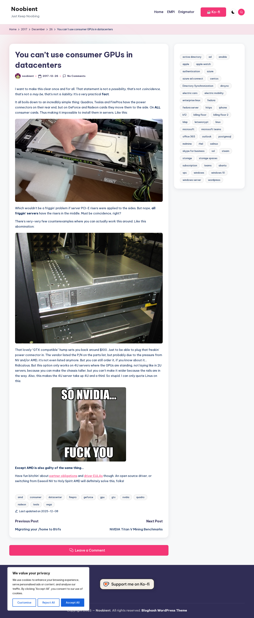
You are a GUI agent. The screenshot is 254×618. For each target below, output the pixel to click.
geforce (88, 497)
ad (210, 56)
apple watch (203, 64)
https (209, 107)
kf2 (185, 114)
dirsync (224, 85)
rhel (201, 143)
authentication (191, 71)
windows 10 (218, 172)
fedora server (191, 107)
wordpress (214, 179)
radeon (22, 504)
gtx (113, 497)
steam (225, 150)
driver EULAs (93, 476)
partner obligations (63, 476)
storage (187, 158)
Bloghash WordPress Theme (164, 610)
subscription (190, 165)
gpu (102, 497)
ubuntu (222, 165)
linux (218, 121)
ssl (213, 150)
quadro (140, 497)
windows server (192, 179)
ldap (185, 121)
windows (199, 172)
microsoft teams (211, 129)
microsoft (188, 129)
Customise (24, 602)
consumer (35, 497)
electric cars (190, 93)
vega (49, 504)
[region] (48, 589)
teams (208, 165)
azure (210, 71)
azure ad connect (193, 78)
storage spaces (208, 158)
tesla (36, 504)
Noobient (24, 8)
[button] (213, 12)
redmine (187, 143)
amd (20, 497)
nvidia (126, 497)
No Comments (76, 75)
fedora (211, 100)
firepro (73, 497)
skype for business (194, 150)
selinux (214, 143)
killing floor (200, 114)
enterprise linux (191, 100)
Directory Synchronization (198, 85)
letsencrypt (201, 121)
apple (186, 64)
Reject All (48, 602)
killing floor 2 (220, 114)
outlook (206, 136)
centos (214, 78)
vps (185, 172)
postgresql (224, 136)
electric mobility (214, 93)
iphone (223, 107)
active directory (192, 56)
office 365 (189, 136)
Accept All (73, 602)
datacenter (55, 497)
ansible (223, 56)
